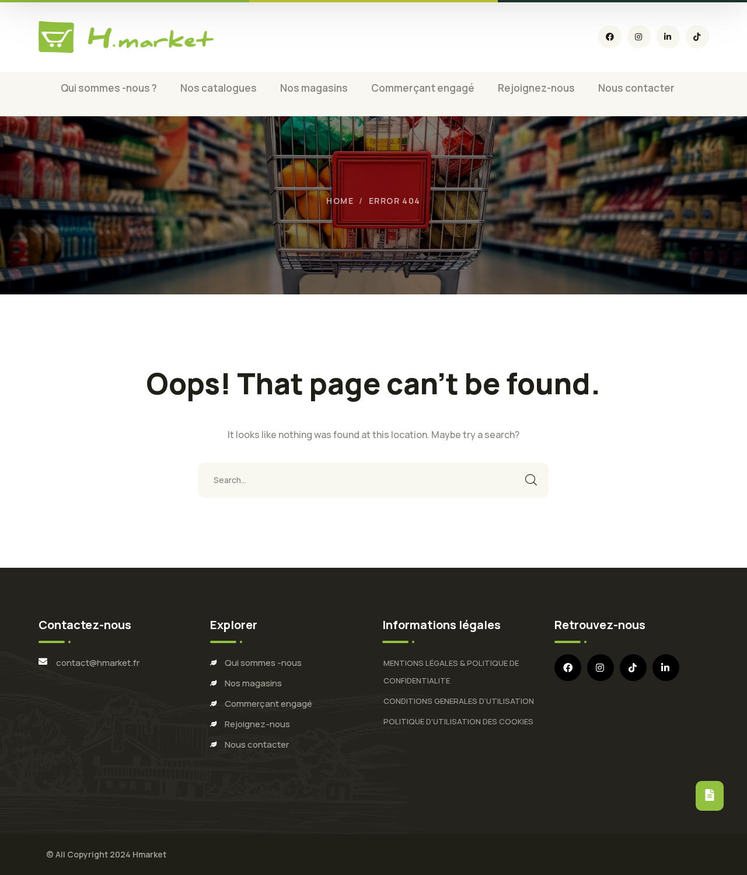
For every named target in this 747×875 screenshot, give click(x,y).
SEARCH (531, 480)
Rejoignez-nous (257, 724)
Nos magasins (253, 683)
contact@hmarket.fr (97, 663)
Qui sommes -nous (263, 663)
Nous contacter (257, 744)
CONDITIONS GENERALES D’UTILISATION (458, 701)
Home (340, 200)
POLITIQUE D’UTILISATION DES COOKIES (458, 721)
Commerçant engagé (268, 703)
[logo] (126, 37)
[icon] (610, 36)
